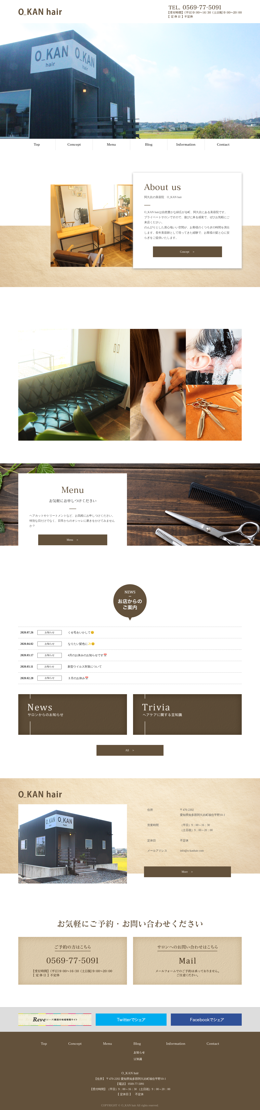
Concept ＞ (187, 251)
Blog (148, 144)
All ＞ (130, 750)
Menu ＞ (73, 539)
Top (37, 144)
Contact (223, 144)
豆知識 (137, 1059)
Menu (111, 144)
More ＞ (187, 871)
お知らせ (139, 1052)
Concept (74, 144)
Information (185, 144)
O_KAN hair (130, 1073)
